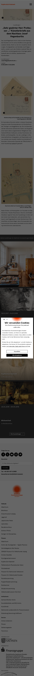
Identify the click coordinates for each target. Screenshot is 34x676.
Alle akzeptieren (17, 355)
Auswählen (17, 351)
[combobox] (5, 319)
